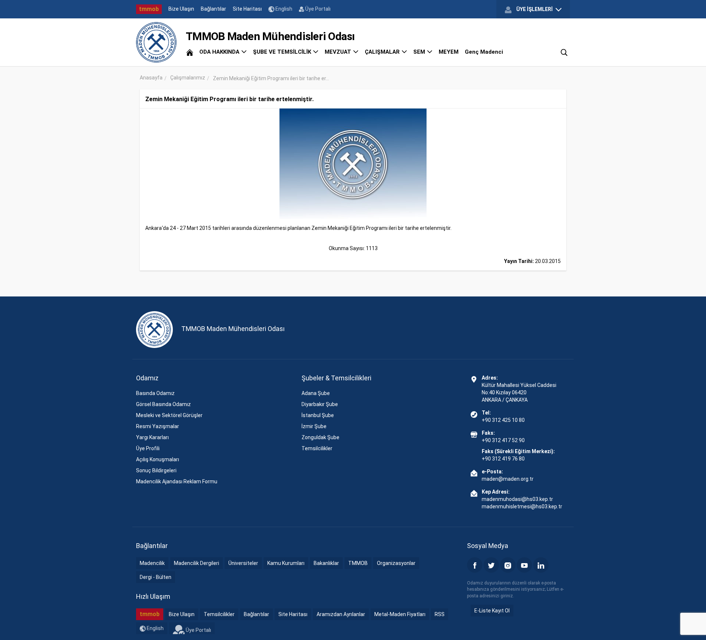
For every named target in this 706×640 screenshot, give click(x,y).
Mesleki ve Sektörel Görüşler (169, 415)
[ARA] (564, 52)
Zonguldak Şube (320, 437)
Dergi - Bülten (155, 577)
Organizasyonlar (396, 563)
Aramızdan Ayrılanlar (341, 614)
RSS (440, 614)
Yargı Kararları (152, 437)
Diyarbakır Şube (320, 404)
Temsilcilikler (317, 448)
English (283, 9)
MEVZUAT (339, 52)
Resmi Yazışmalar (157, 426)
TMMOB (358, 563)
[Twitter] (491, 565)
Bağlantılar (213, 9)
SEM (420, 52)
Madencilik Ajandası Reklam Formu (176, 481)
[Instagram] (508, 565)
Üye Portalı (317, 9)
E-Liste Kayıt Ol (492, 611)
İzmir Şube (314, 426)
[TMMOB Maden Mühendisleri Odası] (156, 42)
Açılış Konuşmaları (157, 459)
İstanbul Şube (318, 415)
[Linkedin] (541, 565)
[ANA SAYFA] (190, 52)
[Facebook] (474, 565)
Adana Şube (316, 393)
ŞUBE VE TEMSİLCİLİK (283, 52)
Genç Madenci (484, 52)
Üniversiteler (243, 563)
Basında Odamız (155, 393)
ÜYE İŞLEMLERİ (534, 9)
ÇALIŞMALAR (383, 52)
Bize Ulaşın (181, 9)
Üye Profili (148, 448)
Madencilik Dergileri (196, 563)
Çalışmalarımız (187, 78)
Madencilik (152, 563)
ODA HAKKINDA (220, 52)
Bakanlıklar (326, 563)
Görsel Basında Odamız (163, 404)
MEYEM (449, 52)
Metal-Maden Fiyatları (399, 614)
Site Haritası (247, 9)
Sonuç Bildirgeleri (156, 470)
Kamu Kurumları (285, 563)
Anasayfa (151, 78)
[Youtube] (524, 565)
